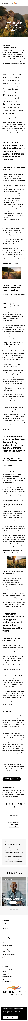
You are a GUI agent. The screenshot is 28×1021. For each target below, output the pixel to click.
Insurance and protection (8, 969)
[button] (3, 938)
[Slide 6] (17, 909)
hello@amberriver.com (7, 945)
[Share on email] (14, 806)
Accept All (14, 1017)
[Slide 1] (10, 909)
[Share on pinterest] (12, 804)
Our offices (4, 926)
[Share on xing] (24, 804)
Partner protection (13, 826)
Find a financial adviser (7, 935)
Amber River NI (10, 59)
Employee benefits (7, 981)
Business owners (7, 979)
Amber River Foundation (7, 930)
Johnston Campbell (14, 824)
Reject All (6, 1017)
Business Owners (14, 815)
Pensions (5, 971)
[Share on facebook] (4, 804)
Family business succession (14, 822)
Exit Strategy (14, 820)
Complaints (4, 956)
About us (4, 923)
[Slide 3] (13, 909)
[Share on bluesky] (21, 804)
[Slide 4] (14, 909)
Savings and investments (8, 968)
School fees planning (7, 976)
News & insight (5, 928)
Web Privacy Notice (6, 957)
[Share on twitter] (6, 804)
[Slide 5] (16, 909)
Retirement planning (7, 973)
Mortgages (5, 966)
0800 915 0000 (6, 947)
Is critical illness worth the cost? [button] (11, 779)
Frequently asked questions (8, 954)
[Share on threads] (9, 804)
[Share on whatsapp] (18, 804)
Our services (5, 925)
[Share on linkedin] (15, 804)
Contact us (4, 931)
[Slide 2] (12, 909)
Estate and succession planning (10, 974)
